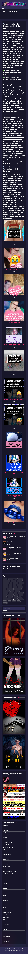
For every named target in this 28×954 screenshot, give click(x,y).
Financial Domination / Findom (9, 871)
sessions (4, 597)
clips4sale (15, 582)
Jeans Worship (6, 895)
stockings (5, 929)
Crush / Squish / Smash (7, 852)
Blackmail (5, 840)
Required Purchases (7, 914)
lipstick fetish (5, 900)
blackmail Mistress (6, 580)
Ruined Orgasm (6, 917)
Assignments (5, 830)
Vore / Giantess (6, 941)
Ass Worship (5, 827)
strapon (4, 931)
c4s (11, 582)
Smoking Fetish (6, 922)
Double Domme (6, 859)
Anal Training (5, 825)
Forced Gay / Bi (6, 876)
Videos (18, 601)
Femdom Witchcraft (7, 869)
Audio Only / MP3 (6, 832)
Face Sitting (5, 864)
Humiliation (5, 888)
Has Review (5, 883)
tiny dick (4, 601)
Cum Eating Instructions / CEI (9, 856)
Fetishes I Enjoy (15, 13)
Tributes (4, 938)
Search (4, 610)
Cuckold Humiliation (7, 854)
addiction (5, 578)
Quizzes (4, 907)
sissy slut (15, 597)
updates (14, 601)
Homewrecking (6, 885)
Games (4, 881)
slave (20, 597)
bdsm (16, 578)
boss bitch (13, 580)
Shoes (4, 919)
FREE (4, 878)
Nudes (4, 902)
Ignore (4, 893)
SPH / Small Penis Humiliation (9, 926)
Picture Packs (5, 905)
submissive (21, 599)
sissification (10, 597)
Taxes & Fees (5, 934)
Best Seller (5, 837)
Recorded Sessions (7, 910)
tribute (9, 601)
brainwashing (19, 580)
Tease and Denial (6, 936)
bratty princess (6, 582)
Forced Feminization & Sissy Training (10, 873)
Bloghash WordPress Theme (14, 951)
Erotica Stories (6, 861)
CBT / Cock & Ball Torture (8, 847)
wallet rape (5, 603)
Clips (4, 849)
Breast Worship (6, 844)
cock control (21, 582)
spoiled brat (15, 599)
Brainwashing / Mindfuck (8, 842)
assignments (11, 578)
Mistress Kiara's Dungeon (6, 13)
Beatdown (5, 835)
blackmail (20, 578)
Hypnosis (5, 890)
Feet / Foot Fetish (6, 866)
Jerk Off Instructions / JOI (8, 897)
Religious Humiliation (7, 912)
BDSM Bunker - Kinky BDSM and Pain (10, 571)
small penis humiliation (7, 599)
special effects (6, 924)
